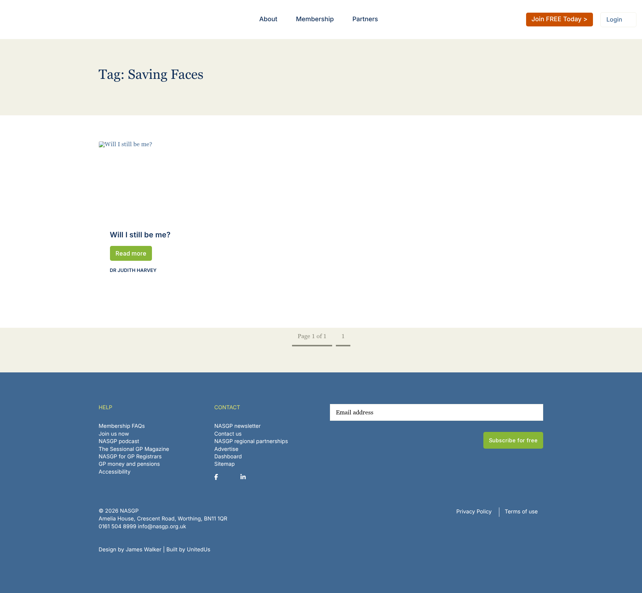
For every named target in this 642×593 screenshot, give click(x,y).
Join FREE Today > (560, 19)
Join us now (114, 434)
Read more (131, 253)
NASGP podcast (119, 441)
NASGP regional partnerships (251, 441)
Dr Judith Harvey (133, 270)
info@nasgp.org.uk (162, 526)
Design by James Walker (130, 549)
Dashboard (228, 456)
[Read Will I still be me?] (167, 179)
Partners (365, 19)
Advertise (226, 449)
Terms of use (521, 512)
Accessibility (115, 472)
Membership (315, 19)
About (268, 19)
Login (614, 19)
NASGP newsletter (237, 426)
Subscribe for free (513, 440)
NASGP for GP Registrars (130, 456)
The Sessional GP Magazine (134, 449)
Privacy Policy (474, 512)
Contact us (228, 434)
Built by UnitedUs (188, 549)
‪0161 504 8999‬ (117, 526)
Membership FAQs (122, 426)
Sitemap (224, 464)
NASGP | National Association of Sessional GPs (35, 19)
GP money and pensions (129, 464)
